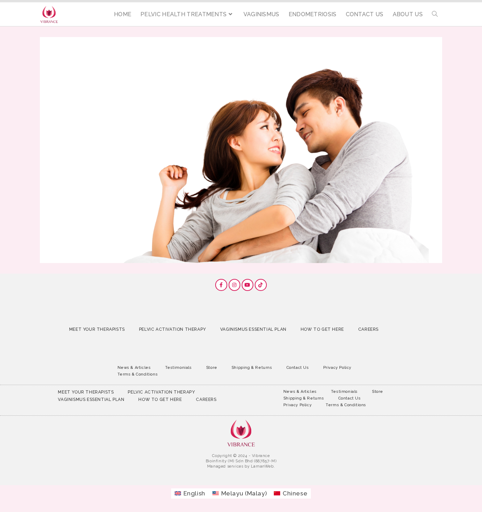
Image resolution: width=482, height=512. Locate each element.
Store (211, 367)
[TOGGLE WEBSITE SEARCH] (434, 14)
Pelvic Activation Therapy (172, 329)
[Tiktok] (261, 285)
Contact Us (298, 367)
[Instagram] (235, 285)
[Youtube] (248, 285)
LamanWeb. (263, 466)
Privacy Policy (337, 367)
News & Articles (134, 367)
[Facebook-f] (221, 285)
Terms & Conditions (138, 374)
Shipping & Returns (251, 367)
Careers (368, 329)
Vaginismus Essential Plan (253, 329)
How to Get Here (322, 329)
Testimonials (178, 367)
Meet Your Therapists (97, 329)
